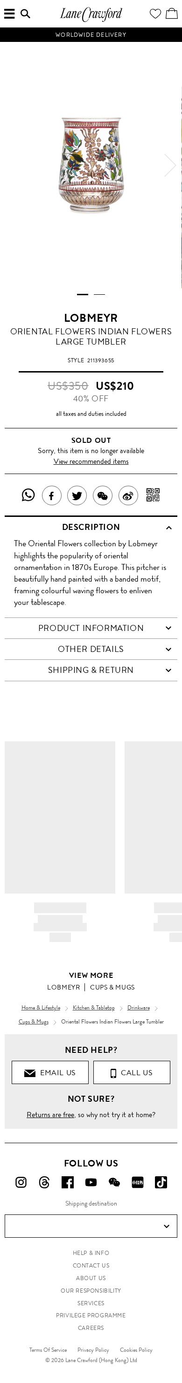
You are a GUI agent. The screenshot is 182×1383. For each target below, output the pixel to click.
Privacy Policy (93, 1350)
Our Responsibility (91, 1291)
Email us (56, 1072)
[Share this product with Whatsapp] (28, 495)
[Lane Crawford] (91, 20)
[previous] (11, 165)
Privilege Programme (91, 1315)
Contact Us (91, 1265)
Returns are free (50, 1114)
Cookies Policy (136, 1350)
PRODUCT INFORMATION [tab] (91, 628)
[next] (170, 165)
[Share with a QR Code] (153, 495)
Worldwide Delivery (91, 35)
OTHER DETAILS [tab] (91, 649)
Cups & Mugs (112, 987)
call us (135, 1072)
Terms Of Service (48, 1350)
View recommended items (91, 461)
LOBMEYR (91, 318)
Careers (91, 1328)
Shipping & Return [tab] (91, 670)
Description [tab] (91, 527)
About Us (91, 1278)
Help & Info (91, 1253)
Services (91, 1303)
